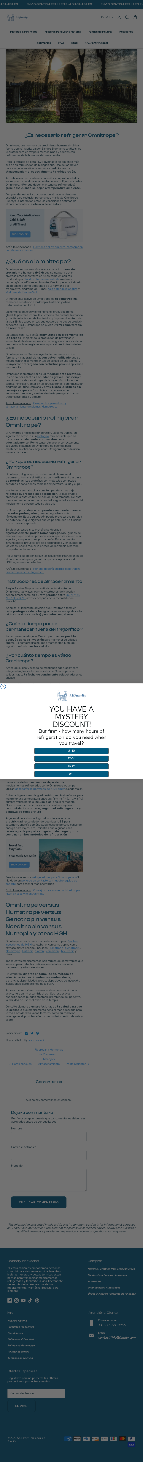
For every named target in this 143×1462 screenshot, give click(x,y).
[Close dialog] (3, 686)
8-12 (71, 751)
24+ (71, 774)
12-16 (71, 758)
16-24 (71, 766)
